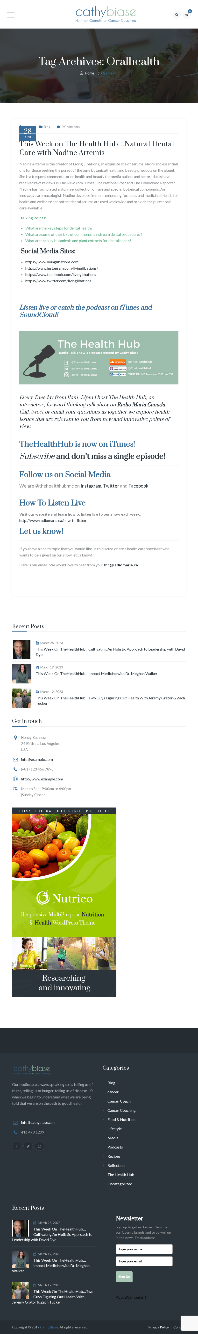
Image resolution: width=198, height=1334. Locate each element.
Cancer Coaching (121, 1110)
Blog (47, 127)
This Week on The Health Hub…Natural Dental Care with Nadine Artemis (96, 148)
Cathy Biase (49, 1327)
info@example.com (37, 759)
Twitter (111, 486)
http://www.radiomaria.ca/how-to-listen (52, 520)
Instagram (91, 486)
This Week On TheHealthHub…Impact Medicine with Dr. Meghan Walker (96, 673)
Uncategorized (119, 1183)
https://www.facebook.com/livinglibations (60, 274)
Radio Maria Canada (141, 404)
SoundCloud (37, 315)
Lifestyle (114, 1128)
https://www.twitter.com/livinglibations (58, 280)
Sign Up (124, 1277)
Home (88, 73)
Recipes (113, 1156)
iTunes (129, 308)
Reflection (116, 1165)
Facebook (138, 486)
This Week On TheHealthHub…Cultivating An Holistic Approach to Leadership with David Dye (110, 652)
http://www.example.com (42, 779)
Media (112, 1137)
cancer (113, 1091)
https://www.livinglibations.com (51, 261)
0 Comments (71, 127)
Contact (179, 1327)
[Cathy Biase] (105, 14)
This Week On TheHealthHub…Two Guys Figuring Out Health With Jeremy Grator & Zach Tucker (110, 700)
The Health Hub (120, 1174)
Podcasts (115, 1147)
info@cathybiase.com (38, 1122)
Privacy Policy (158, 1327)
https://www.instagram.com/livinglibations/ (61, 268)
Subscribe (37, 456)
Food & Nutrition (121, 1119)
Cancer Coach (119, 1101)
